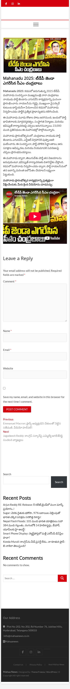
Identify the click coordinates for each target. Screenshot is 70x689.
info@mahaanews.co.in (16, 635)
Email (7, 349)
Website (8, 368)
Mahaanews (11, 641)
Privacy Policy (36, 664)
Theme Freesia (38, 672)
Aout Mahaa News (56, 664)
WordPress (51, 672)
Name (7, 330)
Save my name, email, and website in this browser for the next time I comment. (34, 399)
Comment (9, 281)
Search (7, 474)
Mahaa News (10, 671)
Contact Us (18, 664)
